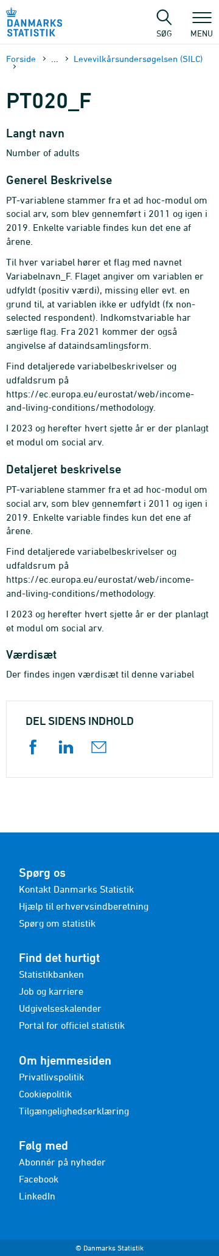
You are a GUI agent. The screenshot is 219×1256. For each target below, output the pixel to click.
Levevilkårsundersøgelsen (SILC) (138, 58)
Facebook (38, 1178)
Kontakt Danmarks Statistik (76, 889)
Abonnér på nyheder (62, 1161)
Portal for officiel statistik (72, 1025)
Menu (201, 33)
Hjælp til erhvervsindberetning (83, 906)
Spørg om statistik (57, 923)
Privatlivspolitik (51, 1076)
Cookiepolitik (45, 1093)
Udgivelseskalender (60, 1008)
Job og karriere (51, 991)
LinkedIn (37, 1195)
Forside (21, 58)
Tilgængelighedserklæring (74, 1110)
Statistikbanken (51, 974)
